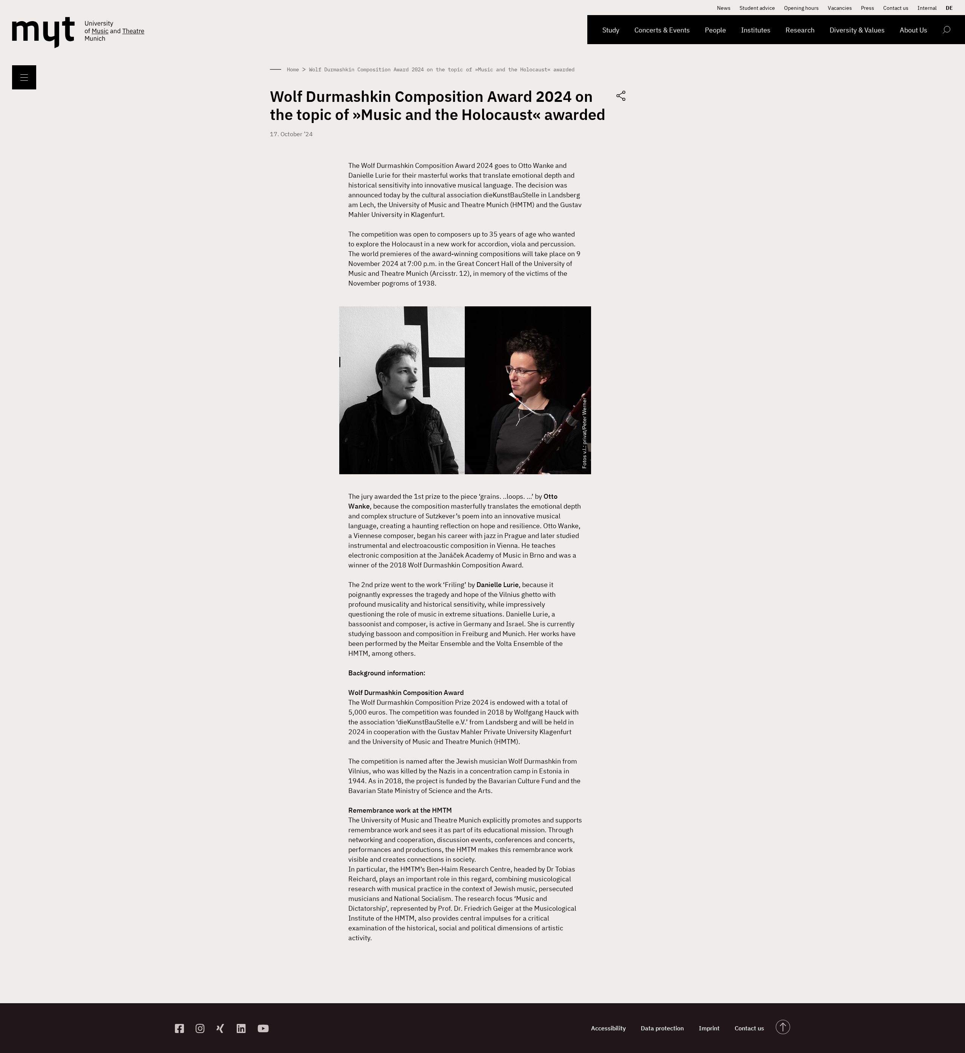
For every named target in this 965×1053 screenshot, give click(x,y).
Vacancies (840, 8)
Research (800, 30)
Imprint (709, 1028)
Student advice (757, 8)
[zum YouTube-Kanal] (264, 1028)
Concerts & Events (662, 30)
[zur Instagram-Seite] (203, 1028)
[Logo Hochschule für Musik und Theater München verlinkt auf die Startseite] (43, 32)
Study (610, 30)
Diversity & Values (857, 30)
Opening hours (801, 8)
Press (867, 8)
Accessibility (608, 1028)
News (724, 8)
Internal (927, 8)
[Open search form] (946, 31)
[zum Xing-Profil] (223, 1028)
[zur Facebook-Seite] (182, 1028)
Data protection (662, 1028)
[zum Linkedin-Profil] (244, 1028)
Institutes (755, 30)
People (715, 30)
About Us (913, 30)
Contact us (895, 8)
